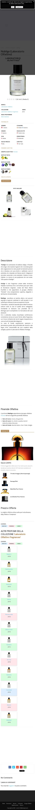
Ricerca (21, 805)
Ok (12, 7)
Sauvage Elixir (14, 481)
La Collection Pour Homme (17, 496)
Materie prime (15, 805)
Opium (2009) (6, 463)
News (3, 803)
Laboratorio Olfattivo (6, 106)
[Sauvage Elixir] (5, 483)
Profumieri (20, 803)
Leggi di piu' (19, 7)
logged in (11, 786)
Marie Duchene (5, 116)
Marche (14, 803)
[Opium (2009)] (17, 447)
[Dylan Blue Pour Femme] (5, 491)
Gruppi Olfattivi (27, 803)
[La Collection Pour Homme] (5, 499)
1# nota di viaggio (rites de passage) (20, 473)
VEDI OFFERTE (6, 181)
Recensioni (8, 803)
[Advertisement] (17, 239)
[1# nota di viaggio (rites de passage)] (5, 475)
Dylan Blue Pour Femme (16, 489)
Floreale (15, 152)
